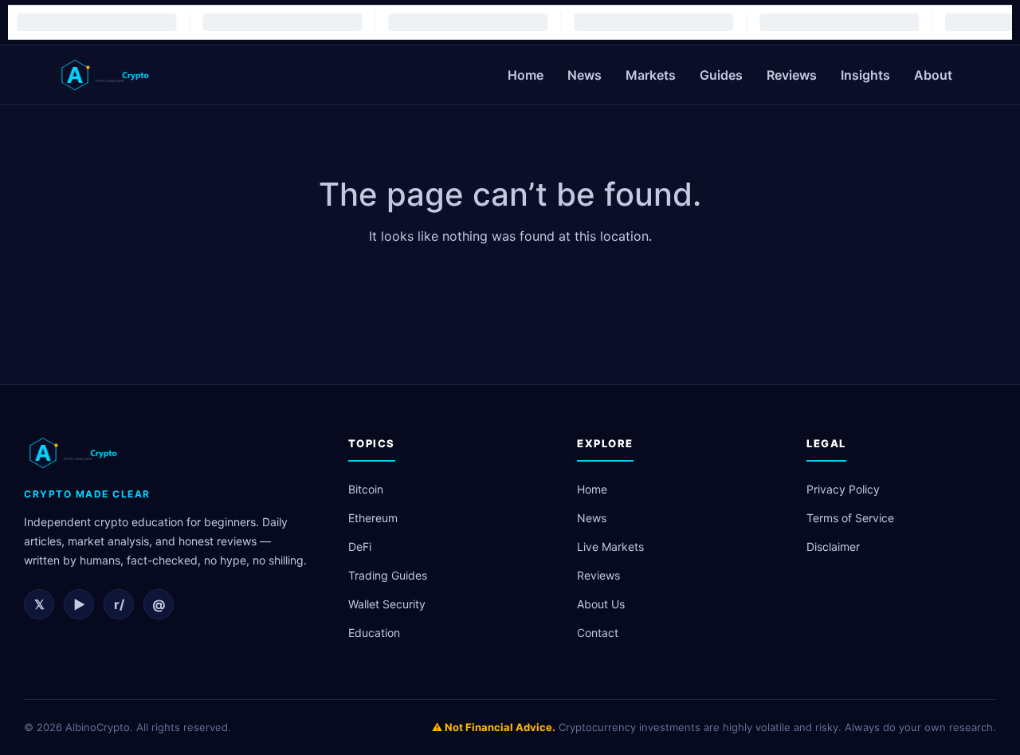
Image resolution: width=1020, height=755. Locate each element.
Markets (651, 75)
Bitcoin (365, 489)
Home (525, 75)
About (933, 75)
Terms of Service (850, 518)
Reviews (792, 75)
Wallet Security (387, 604)
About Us (601, 604)
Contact (597, 632)
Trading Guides (387, 575)
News (584, 75)
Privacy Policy (843, 489)
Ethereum (373, 518)
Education (374, 632)
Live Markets (610, 546)
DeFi (359, 546)
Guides (721, 75)
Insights (865, 75)
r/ (119, 604)
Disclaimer (833, 546)
